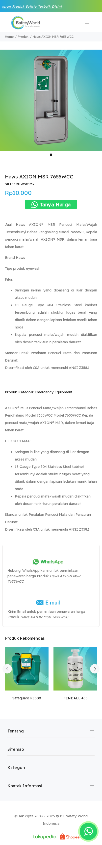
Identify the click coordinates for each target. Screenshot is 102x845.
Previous (7, 668)
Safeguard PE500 (26, 698)
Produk (23, 36)
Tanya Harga (55, 204)
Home (9, 36)
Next (95, 668)
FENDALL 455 (75, 698)
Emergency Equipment (53, 392)
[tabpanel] (51, 100)
